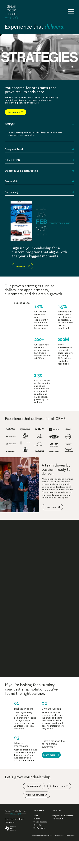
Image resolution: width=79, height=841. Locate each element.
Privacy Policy (70, 835)
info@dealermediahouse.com (63, 816)
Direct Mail (37, 825)
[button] (72, 75)
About (36, 816)
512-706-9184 (58, 819)
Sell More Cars (39, 828)
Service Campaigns (40, 822)
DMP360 (37, 819)
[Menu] (71, 12)
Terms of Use (59, 835)
